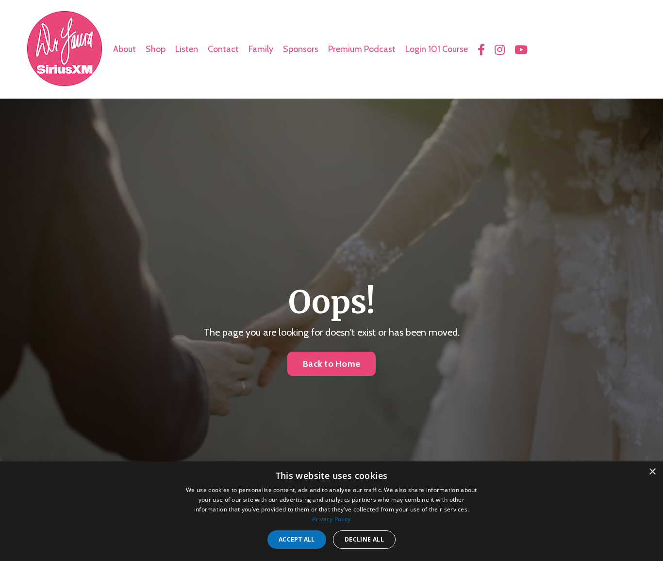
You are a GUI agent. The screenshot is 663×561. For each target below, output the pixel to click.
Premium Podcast (362, 49)
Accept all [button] (297, 539)
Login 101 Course (436, 49)
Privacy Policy (331, 519)
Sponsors (300, 49)
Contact (223, 49)
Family (261, 49)
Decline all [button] (364, 539)
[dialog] (331, 511)
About (124, 49)
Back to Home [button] (331, 363)
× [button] (652, 472)
